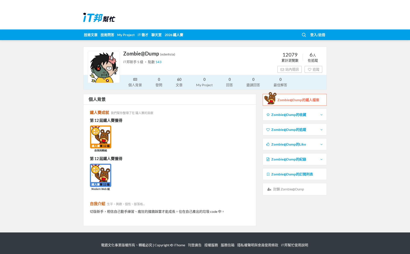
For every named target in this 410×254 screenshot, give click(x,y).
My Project (126, 35)
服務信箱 (227, 245)
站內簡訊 (292, 69)
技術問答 (107, 35)
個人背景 (135, 85)
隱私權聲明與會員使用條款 (257, 245)
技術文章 (91, 35)
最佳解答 (280, 82)
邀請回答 (253, 82)
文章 (179, 82)
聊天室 (156, 35)
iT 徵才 (143, 35)
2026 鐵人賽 (174, 35)
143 (158, 62)
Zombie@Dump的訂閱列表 (292, 174)
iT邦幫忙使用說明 (294, 245)
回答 (229, 82)
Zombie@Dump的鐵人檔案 (298, 100)
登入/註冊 (317, 35)
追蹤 (316, 69)
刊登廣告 (195, 245)
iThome (179, 245)
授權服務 (211, 245)
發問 (158, 82)
